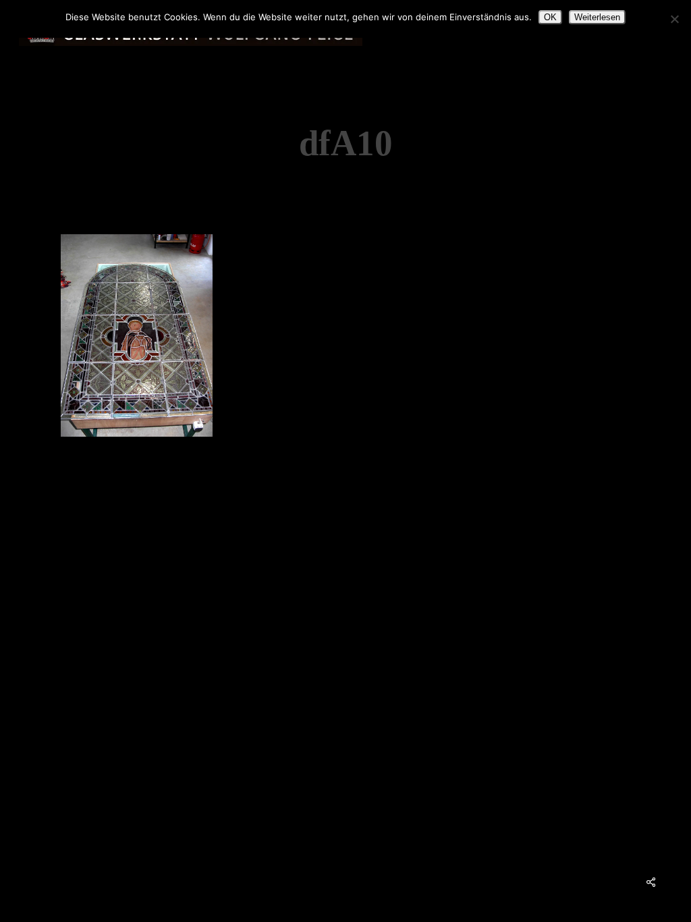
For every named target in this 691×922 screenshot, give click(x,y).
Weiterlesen (597, 17)
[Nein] (674, 19)
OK (550, 17)
